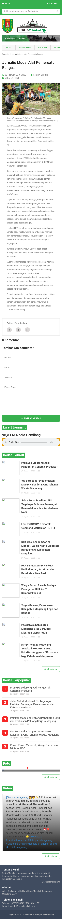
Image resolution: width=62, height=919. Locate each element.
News (9, 47)
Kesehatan (25, 47)
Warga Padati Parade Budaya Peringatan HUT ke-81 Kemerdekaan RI (38, 589)
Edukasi (42, 47)
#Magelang (12, 843)
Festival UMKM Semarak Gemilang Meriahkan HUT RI (38, 526)
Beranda (5, 54)
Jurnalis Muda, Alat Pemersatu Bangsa (27, 54)
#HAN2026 (36, 836)
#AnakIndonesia (28, 843)
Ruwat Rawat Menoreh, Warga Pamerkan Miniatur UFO (34, 747)
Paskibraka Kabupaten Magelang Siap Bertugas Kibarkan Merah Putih (36, 628)
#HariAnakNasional (16, 840)
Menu (7, 3)
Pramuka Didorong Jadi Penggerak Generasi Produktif (39, 464)
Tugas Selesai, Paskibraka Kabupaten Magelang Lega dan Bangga (39, 609)
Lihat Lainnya (51, 669)
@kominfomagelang (17, 797)
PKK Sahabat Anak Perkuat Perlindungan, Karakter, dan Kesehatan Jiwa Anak (38, 569)
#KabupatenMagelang (40, 840)
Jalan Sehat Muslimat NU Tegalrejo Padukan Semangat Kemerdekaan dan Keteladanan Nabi (40, 506)
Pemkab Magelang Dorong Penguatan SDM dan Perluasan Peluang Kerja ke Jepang (35, 719)
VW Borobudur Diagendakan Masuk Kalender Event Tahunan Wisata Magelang (40, 484)
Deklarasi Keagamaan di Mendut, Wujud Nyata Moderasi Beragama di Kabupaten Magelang (40, 547)
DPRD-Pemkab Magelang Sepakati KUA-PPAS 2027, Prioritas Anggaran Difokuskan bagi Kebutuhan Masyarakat (39, 650)
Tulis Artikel (51, 3)
